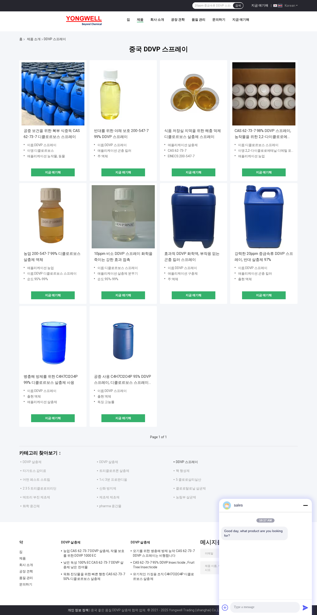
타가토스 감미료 (34, 471)
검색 (238, 5)
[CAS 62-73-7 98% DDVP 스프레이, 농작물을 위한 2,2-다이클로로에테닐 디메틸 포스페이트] (263, 93)
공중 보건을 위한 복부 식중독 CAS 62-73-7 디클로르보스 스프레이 (52, 133)
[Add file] (225, 607)
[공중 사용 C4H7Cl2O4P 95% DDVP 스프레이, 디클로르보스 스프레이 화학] (123, 339)
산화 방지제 (107, 488)
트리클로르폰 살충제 (114, 471)
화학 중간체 (31, 506)
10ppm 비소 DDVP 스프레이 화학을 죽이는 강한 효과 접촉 (123, 256)
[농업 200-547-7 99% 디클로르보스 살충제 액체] (52, 216)
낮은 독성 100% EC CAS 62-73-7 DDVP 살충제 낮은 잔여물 (93, 565)
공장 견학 (178, 19)
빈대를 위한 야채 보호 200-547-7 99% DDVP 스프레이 (121, 133)
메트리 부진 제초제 (36, 497)
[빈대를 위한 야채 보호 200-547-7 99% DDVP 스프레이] (123, 93)
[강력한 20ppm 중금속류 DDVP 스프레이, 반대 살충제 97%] (263, 216)
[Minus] (305, 505)
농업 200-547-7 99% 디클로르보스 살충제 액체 (52, 256)
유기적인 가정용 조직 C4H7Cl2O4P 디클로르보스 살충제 (163, 576)
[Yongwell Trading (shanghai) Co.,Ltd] (86, 21)
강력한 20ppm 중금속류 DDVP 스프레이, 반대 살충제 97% (264, 256)
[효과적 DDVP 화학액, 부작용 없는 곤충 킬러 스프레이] (193, 216)
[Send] (305, 607)
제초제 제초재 (109, 497)
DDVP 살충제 (32, 462)
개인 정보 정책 (78, 610)
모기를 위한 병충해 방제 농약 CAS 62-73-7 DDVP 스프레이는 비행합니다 (164, 553)
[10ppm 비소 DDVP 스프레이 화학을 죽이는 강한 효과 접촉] (123, 216)
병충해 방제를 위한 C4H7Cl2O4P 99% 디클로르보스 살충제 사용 (51, 379)
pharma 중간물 (110, 506)
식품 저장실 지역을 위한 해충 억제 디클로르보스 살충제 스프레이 (192, 133)
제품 (140, 19)
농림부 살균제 (186, 497)
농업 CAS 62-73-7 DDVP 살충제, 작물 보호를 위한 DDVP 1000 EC (93, 553)
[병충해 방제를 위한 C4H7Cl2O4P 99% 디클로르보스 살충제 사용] (52, 339)
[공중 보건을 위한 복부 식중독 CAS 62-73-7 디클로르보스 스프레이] (52, 93)
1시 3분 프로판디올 (113, 479)
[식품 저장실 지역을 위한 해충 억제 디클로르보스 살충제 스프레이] (193, 93)
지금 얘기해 (259, 5)
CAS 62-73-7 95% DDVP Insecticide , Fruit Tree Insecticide (163, 565)
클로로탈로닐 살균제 (191, 488)
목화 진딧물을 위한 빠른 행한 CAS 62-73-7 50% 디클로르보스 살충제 (94, 576)
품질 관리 (198, 19)
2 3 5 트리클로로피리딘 (39, 488)
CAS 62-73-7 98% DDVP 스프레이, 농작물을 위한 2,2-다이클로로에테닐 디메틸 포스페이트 (263, 134)
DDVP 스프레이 (187, 462)
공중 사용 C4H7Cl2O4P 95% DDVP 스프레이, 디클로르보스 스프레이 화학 (122, 380)
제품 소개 (34, 39)
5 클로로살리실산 (188, 479)
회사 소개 (157, 19)
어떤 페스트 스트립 (36, 479)
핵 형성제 (183, 471)
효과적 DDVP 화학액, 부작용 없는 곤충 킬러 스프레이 (192, 256)
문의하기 (218, 19)
